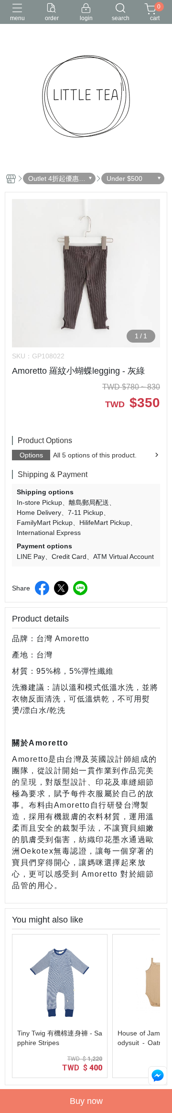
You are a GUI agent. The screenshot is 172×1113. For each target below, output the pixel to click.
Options (31, 455)
